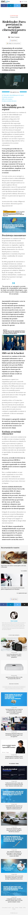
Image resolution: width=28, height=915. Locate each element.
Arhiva (24, 907)
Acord (13, 907)
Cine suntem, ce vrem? (6, 907)
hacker (6, 688)
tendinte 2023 (12, 688)
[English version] (20, 1)
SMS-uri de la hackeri (7, 99)
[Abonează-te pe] (13, 40)
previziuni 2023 (19, 688)
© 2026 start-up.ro (14, 913)
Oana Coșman (14, 37)
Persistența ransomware (8, 97)
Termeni (16, 907)
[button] (22, 1)
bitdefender (22, 686)
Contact (13, 909)
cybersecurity (16, 686)
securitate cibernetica (7, 686)
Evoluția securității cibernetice (9, 101)
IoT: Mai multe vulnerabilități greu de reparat (13, 95)
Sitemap (20, 907)
